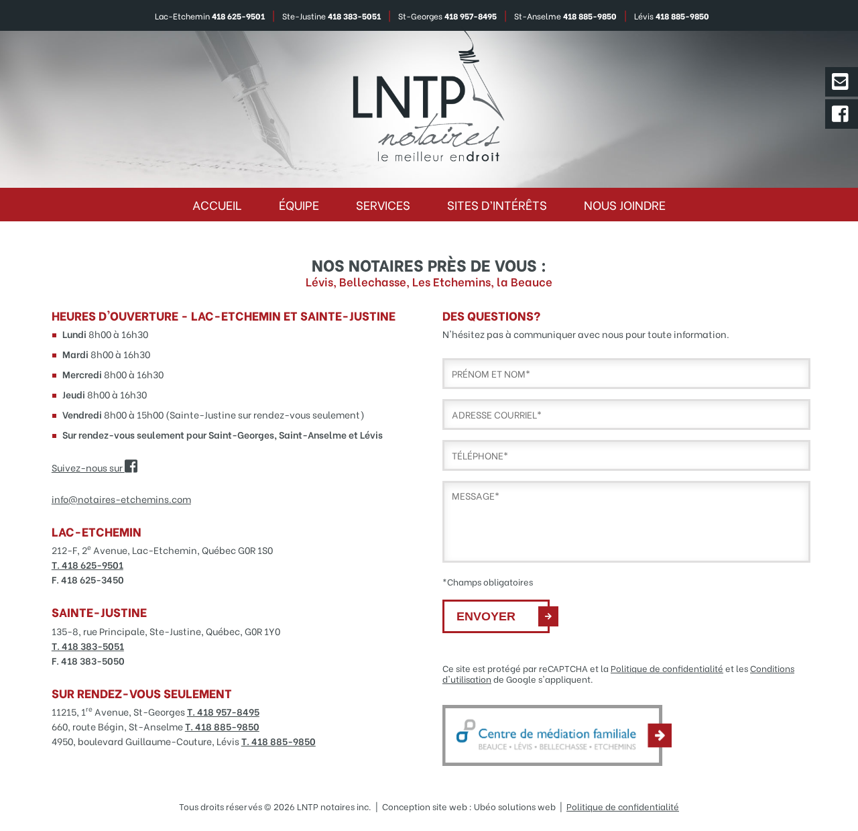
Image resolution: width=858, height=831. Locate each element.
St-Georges (447, 15)
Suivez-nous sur (88, 467)
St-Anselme (565, 15)
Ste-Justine (331, 15)
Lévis (671, 15)
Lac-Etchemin (210, 15)
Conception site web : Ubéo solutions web (469, 806)
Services (383, 204)
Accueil (217, 204)
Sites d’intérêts (497, 204)
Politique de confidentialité (667, 668)
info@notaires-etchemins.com (121, 499)
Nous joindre (625, 204)
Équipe (299, 204)
